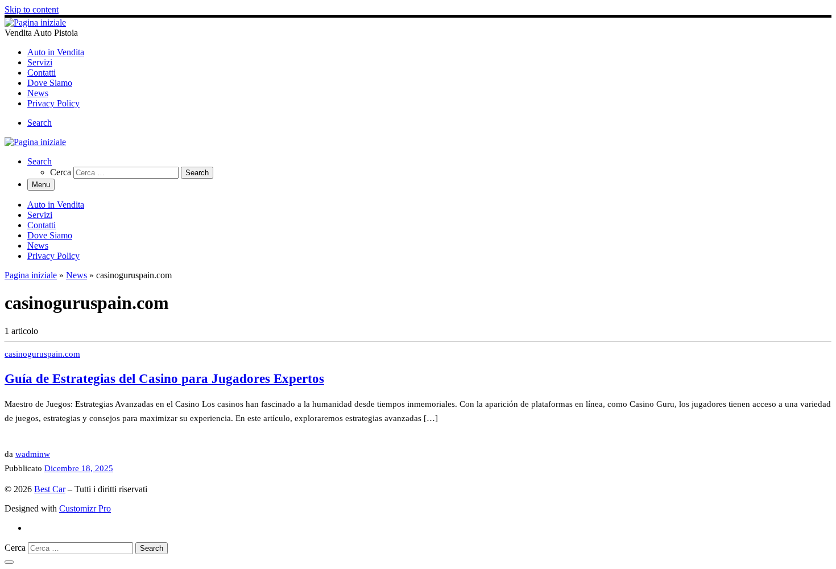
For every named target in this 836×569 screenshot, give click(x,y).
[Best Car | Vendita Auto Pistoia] (35, 22)
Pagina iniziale (31, 275)
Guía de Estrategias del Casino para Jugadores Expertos (164, 379)
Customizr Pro (85, 508)
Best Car (49, 489)
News (76, 275)
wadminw (32, 454)
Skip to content (32, 9)
